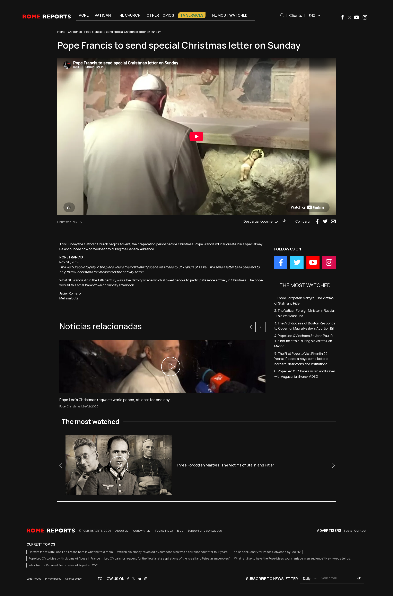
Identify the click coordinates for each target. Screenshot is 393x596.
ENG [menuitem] (312, 15)
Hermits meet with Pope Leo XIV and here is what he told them (71, 552)
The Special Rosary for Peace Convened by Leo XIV (266, 552)
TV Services (191, 15)
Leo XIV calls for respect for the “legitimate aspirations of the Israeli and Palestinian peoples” (167, 558)
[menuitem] (313, 15)
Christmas (75, 32)
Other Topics (160, 15)
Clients (295, 15)
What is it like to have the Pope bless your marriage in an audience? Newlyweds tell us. (292, 558)
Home (61, 32)
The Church (128, 15)
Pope (84, 15)
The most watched (228, 15)
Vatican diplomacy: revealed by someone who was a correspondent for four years (172, 552)
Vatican (103, 15)
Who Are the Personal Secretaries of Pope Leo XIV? (63, 565)
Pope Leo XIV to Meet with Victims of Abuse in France (64, 558)
